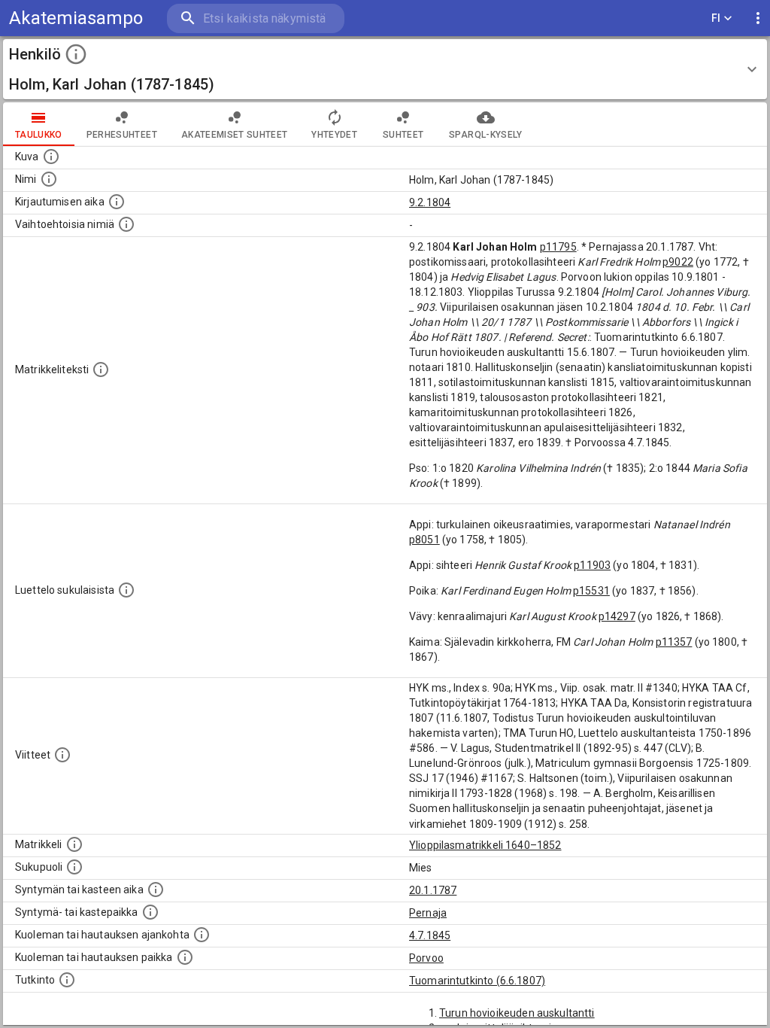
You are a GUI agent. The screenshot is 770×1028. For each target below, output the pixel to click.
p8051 (424, 540)
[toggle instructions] (76, 54)
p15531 (591, 591)
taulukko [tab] (38, 134)
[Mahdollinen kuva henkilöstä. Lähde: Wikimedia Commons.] (51, 156)
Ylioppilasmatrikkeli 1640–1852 (485, 845)
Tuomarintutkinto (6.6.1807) (477, 981)
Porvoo (426, 958)
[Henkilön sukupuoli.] (74, 867)
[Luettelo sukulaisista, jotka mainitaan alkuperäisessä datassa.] (126, 590)
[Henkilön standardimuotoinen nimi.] (49, 179)
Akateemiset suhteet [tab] (234, 134)
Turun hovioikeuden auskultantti (517, 1013)
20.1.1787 (432, 890)
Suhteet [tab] (403, 134)
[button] (385, 69)
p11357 (674, 642)
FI (716, 18)
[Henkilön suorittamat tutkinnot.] (67, 980)
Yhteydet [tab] (334, 134)
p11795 (558, 247)
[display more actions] (758, 18)
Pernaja (428, 913)
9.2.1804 (429, 202)
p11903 (592, 565)
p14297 (617, 616)
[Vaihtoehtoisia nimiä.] (126, 224)
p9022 (677, 262)
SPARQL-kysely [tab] (485, 134)
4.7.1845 (429, 935)
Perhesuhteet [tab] (121, 134)
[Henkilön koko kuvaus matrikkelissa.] (101, 369)
